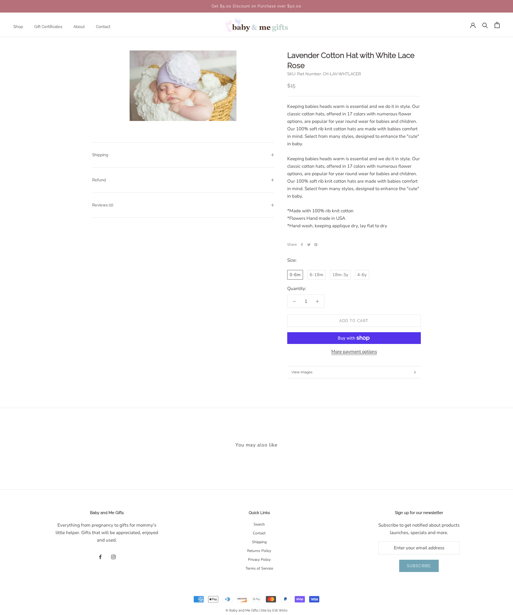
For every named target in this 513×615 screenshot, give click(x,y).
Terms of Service (259, 568)
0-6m (295, 275)
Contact (103, 26)
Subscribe (419, 566)
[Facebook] (302, 244)
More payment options (354, 351)
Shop (18, 26)
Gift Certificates (48, 26)
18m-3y (340, 275)
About (79, 26)
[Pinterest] (315, 244)
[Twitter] (308, 244)
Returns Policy (259, 550)
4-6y (362, 275)
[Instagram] (113, 557)
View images (302, 372)
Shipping (100, 154)
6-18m (316, 275)
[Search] (485, 25)
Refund (99, 180)
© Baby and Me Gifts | (243, 610)
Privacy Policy (259, 559)
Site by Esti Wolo (274, 610)
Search (259, 524)
